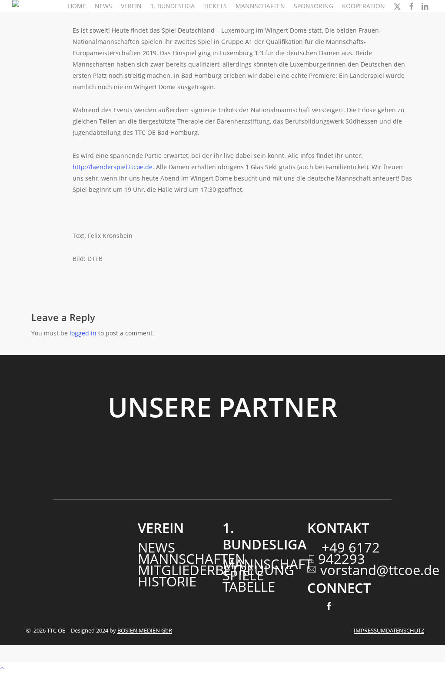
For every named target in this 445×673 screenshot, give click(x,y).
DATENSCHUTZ (405, 630)
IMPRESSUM (370, 630)
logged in (83, 333)
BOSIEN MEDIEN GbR (144, 630)
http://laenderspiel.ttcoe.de (113, 167)
